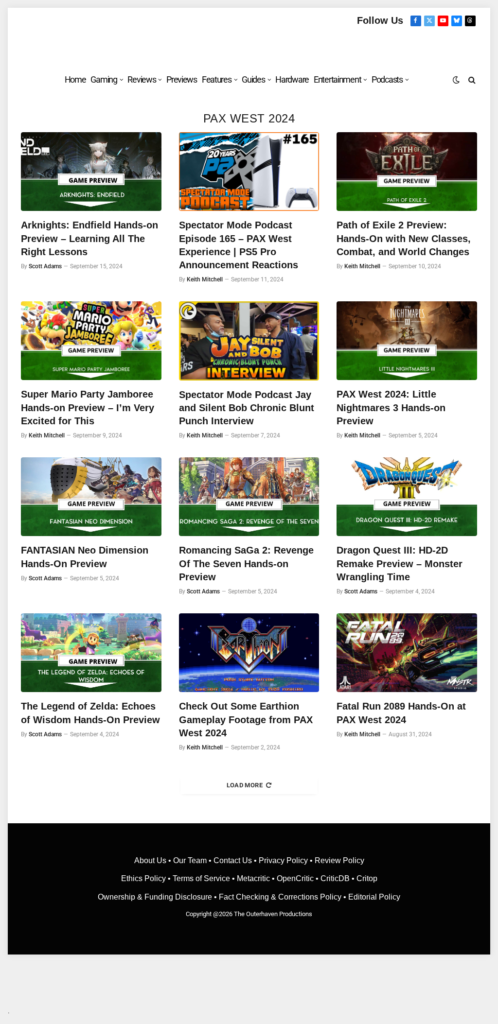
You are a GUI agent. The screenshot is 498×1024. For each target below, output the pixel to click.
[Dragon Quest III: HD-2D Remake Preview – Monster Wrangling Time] (407, 496)
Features (216, 79)
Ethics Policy (144, 878)
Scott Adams (45, 266)
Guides (253, 79)
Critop (366, 878)
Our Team (190, 860)
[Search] (471, 79)
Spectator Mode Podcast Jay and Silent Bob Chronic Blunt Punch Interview (246, 407)
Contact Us (232, 860)
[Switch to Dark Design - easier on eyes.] (456, 80)
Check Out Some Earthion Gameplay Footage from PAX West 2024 (246, 719)
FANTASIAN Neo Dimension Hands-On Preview (84, 557)
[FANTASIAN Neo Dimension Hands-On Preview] (91, 496)
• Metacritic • (253, 878)
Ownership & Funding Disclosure (156, 897)
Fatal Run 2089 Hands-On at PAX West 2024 (401, 713)
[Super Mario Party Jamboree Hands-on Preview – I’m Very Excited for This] (91, 340)
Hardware (292, 79)
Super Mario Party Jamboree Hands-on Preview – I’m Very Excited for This (87, 407)
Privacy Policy (283, 860)
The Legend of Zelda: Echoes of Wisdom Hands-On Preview (90, 713)
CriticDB (335, 878)
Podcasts (387, 79)
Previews (181, 79)
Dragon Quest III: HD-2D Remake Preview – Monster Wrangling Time (399, 563)
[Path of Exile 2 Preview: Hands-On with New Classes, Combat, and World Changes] (407, 171)
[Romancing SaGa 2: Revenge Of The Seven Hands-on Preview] (249, 496)
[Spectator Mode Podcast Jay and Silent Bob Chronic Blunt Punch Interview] (249, 340)
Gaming (103, 79)
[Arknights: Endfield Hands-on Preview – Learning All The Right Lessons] (91, 171)
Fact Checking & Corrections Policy (280, 897)
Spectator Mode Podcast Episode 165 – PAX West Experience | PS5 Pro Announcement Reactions (238, 245)
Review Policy (339, 860)
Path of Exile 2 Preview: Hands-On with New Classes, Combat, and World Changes (404, 238)
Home (75, 79)
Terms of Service (201, 878)
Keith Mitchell (205, 279)
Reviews (141, 79)
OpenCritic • (298, 878)
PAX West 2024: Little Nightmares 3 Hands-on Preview (391, 407)
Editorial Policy (374, 897)
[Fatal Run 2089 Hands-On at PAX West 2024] (407, 652)
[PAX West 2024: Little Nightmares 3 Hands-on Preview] (407, 340)
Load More (245, 785)
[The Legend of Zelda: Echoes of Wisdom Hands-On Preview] (91, 652)
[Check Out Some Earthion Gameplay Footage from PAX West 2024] (249, 652)
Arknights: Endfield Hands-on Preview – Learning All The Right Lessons (89, 238)
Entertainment (337, 79)
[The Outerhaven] (249, 45)
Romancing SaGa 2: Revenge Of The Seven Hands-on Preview (246, 563)
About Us (151, 860)
